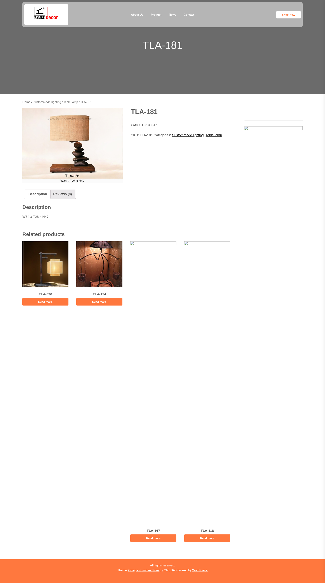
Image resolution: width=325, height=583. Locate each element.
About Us (137, 14)
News (172, 14)
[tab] (38, 194)
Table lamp (70, 102)
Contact (189, 14)
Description (37, 194)
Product (156, 14)
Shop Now (288, 14)
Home (26, 102)
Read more (45, 301)
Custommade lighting (47, 102)
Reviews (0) (62, 194)
